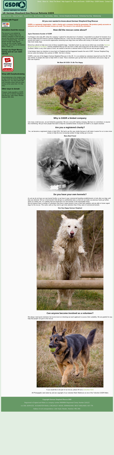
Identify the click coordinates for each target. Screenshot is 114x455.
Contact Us (108, 1)
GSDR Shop (90, 1)
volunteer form (88, 390)
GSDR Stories (99, 1)
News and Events (79, 1)
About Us (45, 1)
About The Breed (55, 1)
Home (39, 1)
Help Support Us (67, 1)
